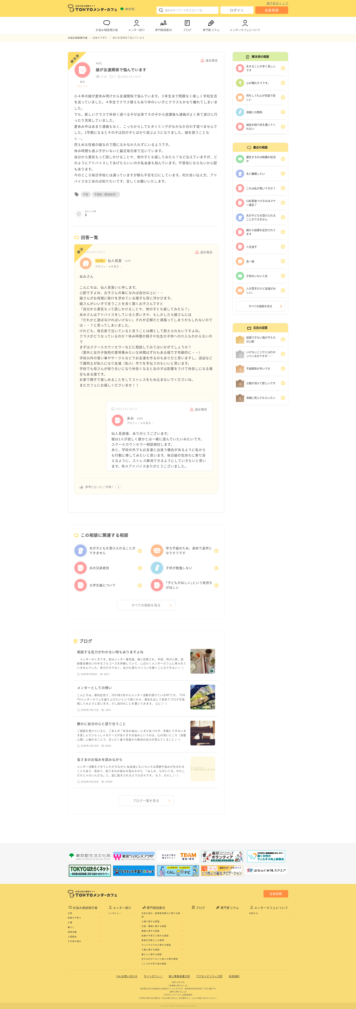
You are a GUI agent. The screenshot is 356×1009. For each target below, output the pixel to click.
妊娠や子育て (74, 917)
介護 (70, 922)
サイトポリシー (153, 976)
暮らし (71, 927)
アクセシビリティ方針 (209, 976)
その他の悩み (74, 941)
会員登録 (272, 10)
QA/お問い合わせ (127, 976)
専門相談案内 (163, 30)
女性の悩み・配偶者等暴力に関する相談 (161, 915)
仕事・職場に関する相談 (154, 926)
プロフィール (82, 86)
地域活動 (72, 931)
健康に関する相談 (151, 930)
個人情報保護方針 (179, 976)
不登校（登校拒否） (106, 194)
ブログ (187, 30)
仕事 (70, 913)
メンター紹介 (136, 30)
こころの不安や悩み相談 (154, 963)
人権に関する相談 (151, 921)
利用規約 (234, 976)
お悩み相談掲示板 (107, 30)
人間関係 (72, 936)
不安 (85, 194)
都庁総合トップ (277, 3)
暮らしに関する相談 (152, 954)
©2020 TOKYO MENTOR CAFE (178, 1006)
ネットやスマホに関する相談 (156, 944)
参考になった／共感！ (99, 486)
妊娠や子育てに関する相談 (155, 935)
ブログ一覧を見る (146, 800)
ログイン (237, 10)
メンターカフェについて (245, 30)
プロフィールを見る (107, 266)
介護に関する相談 (151, 949)
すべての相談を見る (146, 605)
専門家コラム (211, 30)
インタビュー (114, 913)
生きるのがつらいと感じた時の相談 (160, 958)
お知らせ (253, 913)
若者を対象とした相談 (153, 940)
